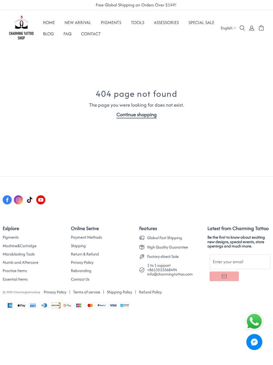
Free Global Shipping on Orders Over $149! (137, 5)
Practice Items (15, 271)
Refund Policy (150, 291)
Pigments (11, 237)
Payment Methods (86, 237)
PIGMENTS (111, 22)
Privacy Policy (82, 262)
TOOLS (137, 22)
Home (49, 22)
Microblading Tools (19, 254)
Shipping (78, 246)
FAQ (67, 33)
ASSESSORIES (166, 22)
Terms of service (86, 291)
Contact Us (80, 279)
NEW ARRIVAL (78, 22)
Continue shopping (137, 114)
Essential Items (15, 279)
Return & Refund (85, 254)
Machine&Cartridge (20, 246)
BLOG (48, 33)
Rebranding (81, 271)
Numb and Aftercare (20, 262)
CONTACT (91, 33)
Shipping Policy (119, 291)
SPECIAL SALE (201, 22)
